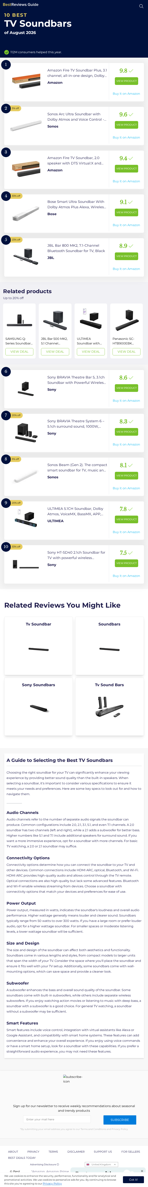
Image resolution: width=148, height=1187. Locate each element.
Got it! (133, 1179)
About (13, 1151)
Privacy (33, 1151)
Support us (103, 1151)
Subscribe (120, 1120)
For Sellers (130, 1151)
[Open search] (141, 6)
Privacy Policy (52, 1183)
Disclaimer (76, 1151)
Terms (53, 1151)
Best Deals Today (22, 1158)
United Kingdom (101, 1164)
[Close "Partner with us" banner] (142, 1171)
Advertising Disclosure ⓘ (44, 1164)
